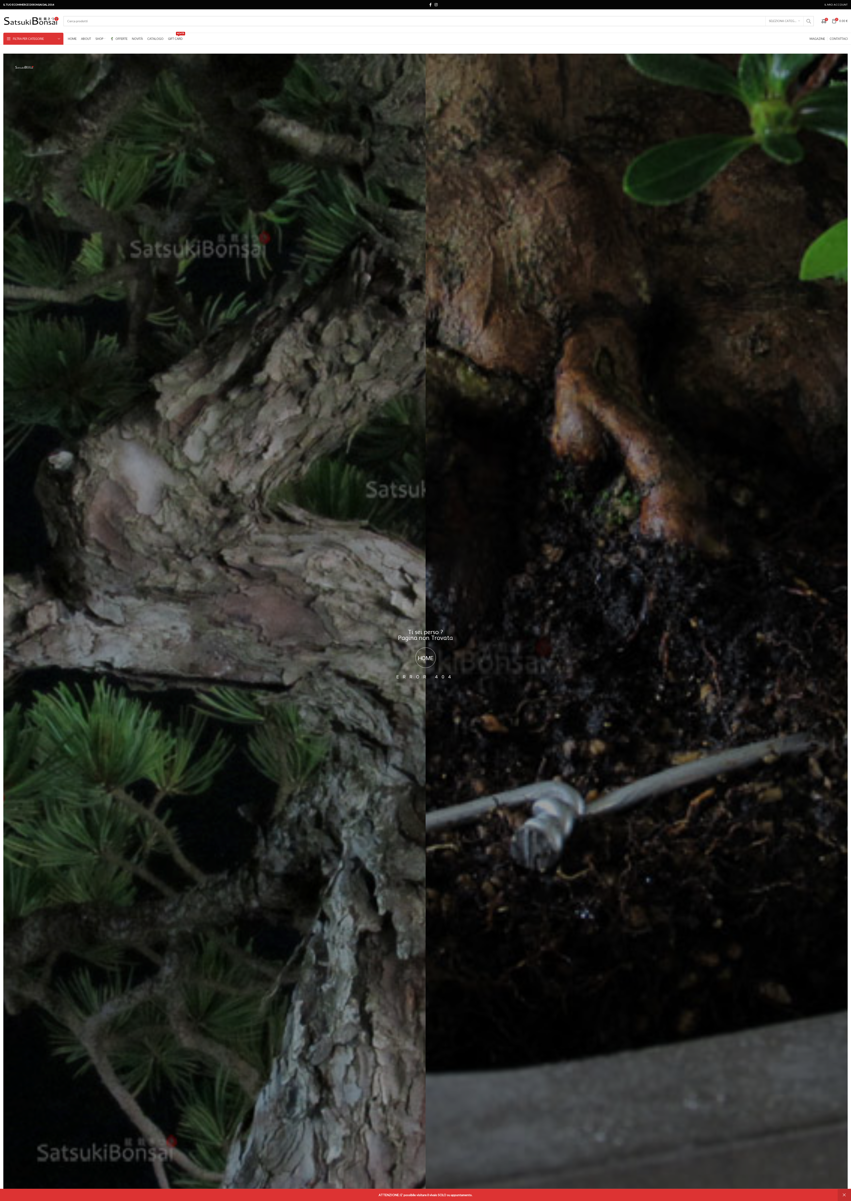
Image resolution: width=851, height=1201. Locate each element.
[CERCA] (809, 21)
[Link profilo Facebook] (430, 4)
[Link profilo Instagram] (436, 4)
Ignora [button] (844, 1195)
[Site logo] (31, 20)
